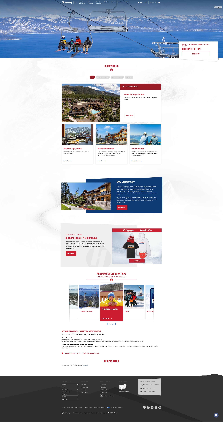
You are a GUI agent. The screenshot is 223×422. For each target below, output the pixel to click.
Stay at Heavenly (125, 182)
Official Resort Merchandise (81, 238)
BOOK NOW (196, 54)
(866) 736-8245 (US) (72, 353)
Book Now (129, 115)
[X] (155, 407)
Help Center (84, 392)
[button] (139, 2)
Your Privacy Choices (116, 407)
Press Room (103, 387)
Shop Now (71, 253)
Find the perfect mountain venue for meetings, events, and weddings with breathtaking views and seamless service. (144, 153)
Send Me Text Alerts (149, 391)
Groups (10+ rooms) (138, 148)
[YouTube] (159, 407)
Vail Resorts (103, 384)
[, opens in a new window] (86, 196)
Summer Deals (102, 77)
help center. (85, 365)
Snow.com (83, 390)
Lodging (121, 2)
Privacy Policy (88, 407)
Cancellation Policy (99, 407)
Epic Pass (83, 384)
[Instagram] (151, 407)
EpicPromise (103, 392)
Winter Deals (117, 77)
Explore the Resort (82, 2)
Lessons (113, 2)
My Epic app (84, 387)
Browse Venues (136, 161)
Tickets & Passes (98, 2)
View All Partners (124, 391)
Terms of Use (78, 407)
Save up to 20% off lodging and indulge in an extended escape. (76, 152)
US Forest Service (109, 396)
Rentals (106, 2)
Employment (103, 390)
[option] (111, 302)
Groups (129, 77)
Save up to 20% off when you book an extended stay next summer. (140, 98)
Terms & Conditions (67, 407)
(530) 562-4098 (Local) (90, 353)
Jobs (127, 2)
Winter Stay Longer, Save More (73, 148)
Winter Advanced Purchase (106, 148)
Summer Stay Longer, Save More (134, 94)
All (93, 77)
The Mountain (90, 2)
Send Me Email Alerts (149, 389)
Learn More (107, 318)
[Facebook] (148, 407)
